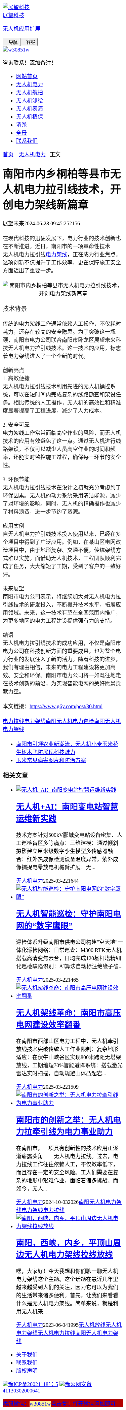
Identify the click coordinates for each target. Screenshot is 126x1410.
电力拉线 (13, 721)
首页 (8, 154)
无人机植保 (29, 117)
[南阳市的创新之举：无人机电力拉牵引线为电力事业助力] (69, 1103)
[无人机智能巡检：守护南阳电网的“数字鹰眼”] (69, 897)
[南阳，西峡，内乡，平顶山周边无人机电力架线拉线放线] (69, 1226)
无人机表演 (29, 108)
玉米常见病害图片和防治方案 (51, 760)
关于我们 (27, 1354)
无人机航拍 (29, 92)
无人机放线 (92, 1325)
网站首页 (27, 76)
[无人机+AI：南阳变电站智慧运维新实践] (66, 790)
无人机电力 (29, 84)
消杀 (21, 125)
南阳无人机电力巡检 (70, 721)
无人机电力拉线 (56, 1333)
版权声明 (27, 1371)
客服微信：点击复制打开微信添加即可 (59, 1404)
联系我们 (27, 141)
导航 (11, 42)
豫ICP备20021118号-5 (33, 1384)
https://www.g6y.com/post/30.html (66, 706)
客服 (29, 42)
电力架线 (56, 254)
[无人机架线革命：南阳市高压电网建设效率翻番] (69, 996)
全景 (21, 133)
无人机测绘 (29, 100)
